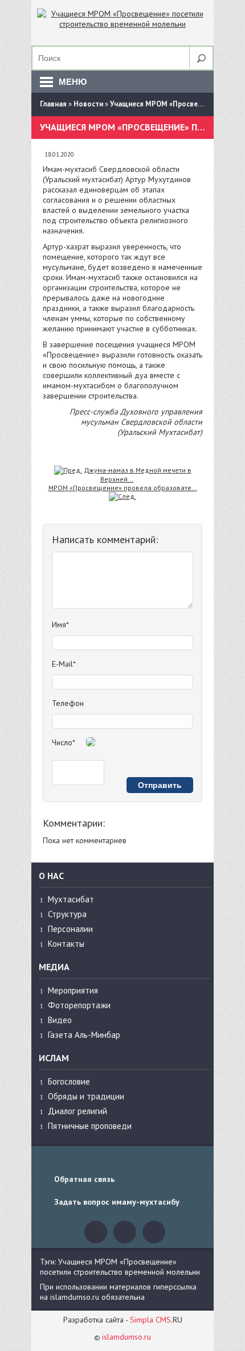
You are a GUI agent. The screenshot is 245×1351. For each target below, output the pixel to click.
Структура (67, 914)
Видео (60, 1020)
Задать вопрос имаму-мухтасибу (116, 1202)
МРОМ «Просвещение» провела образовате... (122, 487)
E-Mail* (64, 664)
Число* (63, 742)
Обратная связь (84, 1179)
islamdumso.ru (126, 1337)
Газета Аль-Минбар (84, 1034)
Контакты (66, 943)
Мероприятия (73, 990)
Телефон (68, 703)
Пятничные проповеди (90, 1125)
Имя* (60, 624)
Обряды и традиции (86, 1096)
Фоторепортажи (79, 1005)
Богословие (69, 1081)
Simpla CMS (150, 1320)
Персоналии (70, 928)
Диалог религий (77, 1111)
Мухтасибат (71, 899)
